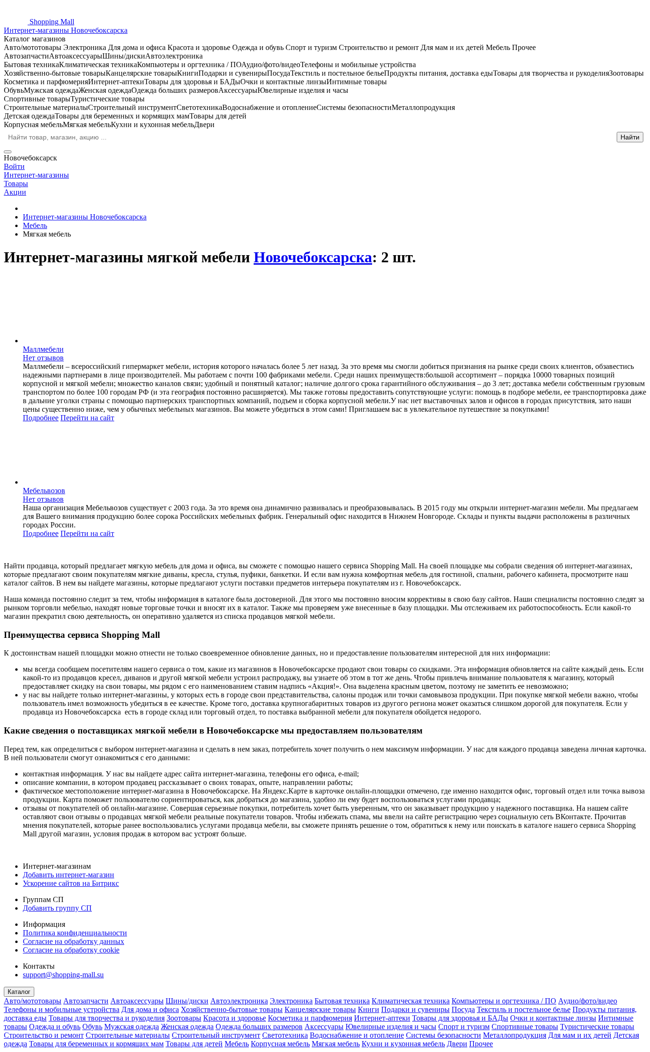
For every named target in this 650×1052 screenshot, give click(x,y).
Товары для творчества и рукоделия (107, 1018)
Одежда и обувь (54, 1026)
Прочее (481, 1044)
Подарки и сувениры (415, 1009)
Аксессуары (324, 1026)
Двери (457, 1044)
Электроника (291, 1001)
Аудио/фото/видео (587, 1001)
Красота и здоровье (234, 1018)
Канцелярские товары (320, 1009)
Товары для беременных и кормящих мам (96, 1044)
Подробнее (41, 418)
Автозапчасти (85, 1001)
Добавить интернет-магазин (68, 875)
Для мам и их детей (579, 1035)
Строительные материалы (128, 1035)
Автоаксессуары (137, 1001)
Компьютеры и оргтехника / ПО (504, 1001)
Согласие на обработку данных (73, 941)
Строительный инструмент (216, 1035)
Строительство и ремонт (44, 1035)
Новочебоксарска (313, 257)
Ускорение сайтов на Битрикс (71, 883)
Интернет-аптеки (382, 1018)
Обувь (92, 1026)
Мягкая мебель (336, 1044)
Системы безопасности (443, 1035)
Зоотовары (184, 1018)
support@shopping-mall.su (63, 975)
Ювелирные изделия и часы (390, 1026)
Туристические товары (597, 1026)
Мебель (237, 1044)
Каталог (19, 991)
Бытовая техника (342, 1001)
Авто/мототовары (32, 1001)
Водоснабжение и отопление (357, 1035)
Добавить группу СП (57, 908)
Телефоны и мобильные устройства (61, 1009)
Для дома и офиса (150, 1009)
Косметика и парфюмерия (310, 1018)
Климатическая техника (411, 1001)
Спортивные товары (525, 1026)
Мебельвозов (44, 490)
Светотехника (285, 1035)
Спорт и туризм (464, 1026)
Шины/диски (187, 1001)
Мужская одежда (131, 1026)
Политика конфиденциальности (75, 933)
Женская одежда (187, 1026)
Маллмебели (43, 349)
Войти (14, 166)
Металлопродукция (514, 1035)
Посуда (463, 1009)
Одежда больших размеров (259, 1026)
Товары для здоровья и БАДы (460, 1018)
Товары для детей (194, 1044)
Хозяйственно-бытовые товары (232, 1009)
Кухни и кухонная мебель (403, 1044)
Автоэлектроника (239, 1001)
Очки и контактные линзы (553, 1018)
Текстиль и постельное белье (524, 1009)
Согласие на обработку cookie (71, 950)
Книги (368, 1009)
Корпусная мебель (280, 1044)
